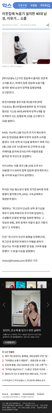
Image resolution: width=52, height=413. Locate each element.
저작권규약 (40, 394)
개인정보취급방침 (28, 394)
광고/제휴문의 (15, 394)
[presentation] (3, 284)
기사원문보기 (10, 342)
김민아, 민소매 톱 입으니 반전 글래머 (22, 330)
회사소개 (5, 394)
